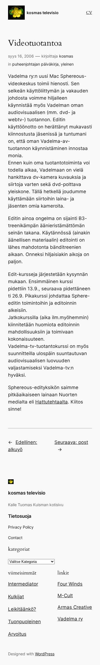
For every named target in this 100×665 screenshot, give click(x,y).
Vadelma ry (70, 619)
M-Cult (65, 595)
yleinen (67, 64)
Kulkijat (16, 596)
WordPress (44, 653)
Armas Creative (75, 607)
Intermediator (23, 584)
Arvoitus (17, 634)
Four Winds (70, 584)
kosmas (66, 56)
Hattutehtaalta (51, 402)
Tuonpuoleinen (24, 621)
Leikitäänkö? (22, 609)
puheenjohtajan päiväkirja (35, 64)
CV (89, 12)
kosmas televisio (43, 12)
